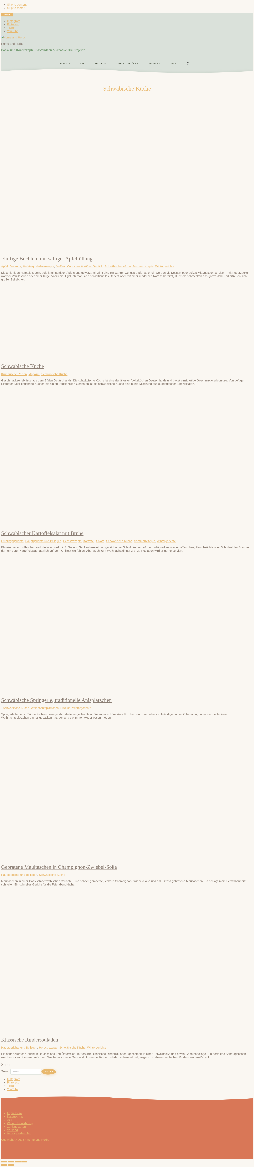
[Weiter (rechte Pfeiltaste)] (11, 1165)
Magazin (100, 63)
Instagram (13, 1079)
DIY (82, 63)
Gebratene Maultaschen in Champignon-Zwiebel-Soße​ (59, 867)
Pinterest (13, 1082)
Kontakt (154, 63)
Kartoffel (88, 541)
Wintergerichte (164, 266)
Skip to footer (16, 8)
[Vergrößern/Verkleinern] (4, 1161)
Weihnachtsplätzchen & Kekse (50, 708)
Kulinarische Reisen (14, 374)
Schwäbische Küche (118, 266)
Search (5, 1071)
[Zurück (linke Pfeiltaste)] (4, 1165)
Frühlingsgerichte (12, 541)
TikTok (11, 1085)
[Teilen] (18, 1161)
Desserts (15, 266)
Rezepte (65, 63)
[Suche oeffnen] (188, 63)
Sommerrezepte (142, 266)
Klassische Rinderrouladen (29, 1040)
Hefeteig (28, 266)
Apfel (4, 266)
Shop (173, 63)
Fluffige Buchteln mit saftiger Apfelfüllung (46, 259)
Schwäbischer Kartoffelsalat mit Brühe (42, 533)
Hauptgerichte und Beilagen (43, 541)
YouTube (12, 1089)
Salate (100, 541)
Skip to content (17, 4)
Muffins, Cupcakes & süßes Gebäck (79, 266)
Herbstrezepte (45, 266)
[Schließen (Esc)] (24, 1161)
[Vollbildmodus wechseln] (11, 1161)
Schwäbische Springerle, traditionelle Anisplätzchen (56, 700)
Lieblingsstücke (127, 63)
